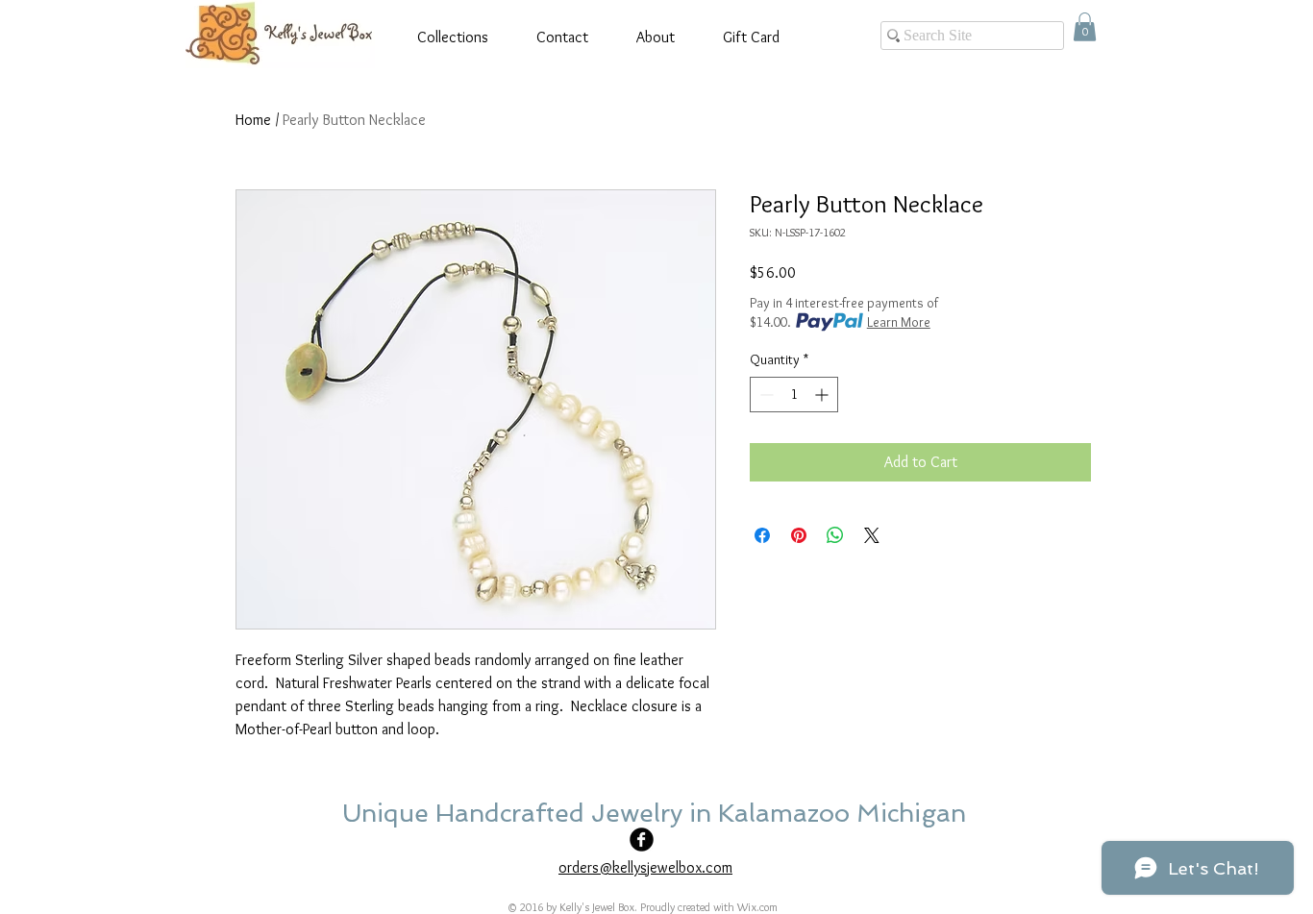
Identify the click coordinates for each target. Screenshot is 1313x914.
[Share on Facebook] (762, 535)
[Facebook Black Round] (642, 840)
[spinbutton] (794, 394)
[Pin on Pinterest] (798, 535)
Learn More (898, 322)
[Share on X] (871, 535)
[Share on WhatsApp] (835, 535)
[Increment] (823, 394)
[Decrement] (765, 394)
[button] (1085, 26)
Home (253, 120)
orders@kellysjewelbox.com (645, 867)
